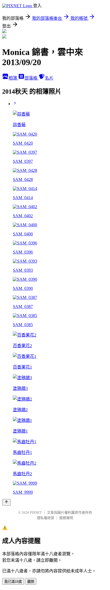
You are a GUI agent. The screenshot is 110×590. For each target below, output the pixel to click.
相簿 (13, 78)
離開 (30, 582)
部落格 (31, 78)
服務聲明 (66, 518)
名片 (49, 78)
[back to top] (6, 502)
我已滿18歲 (13, 582)
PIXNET (36, 512)
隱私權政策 (45, 518)
